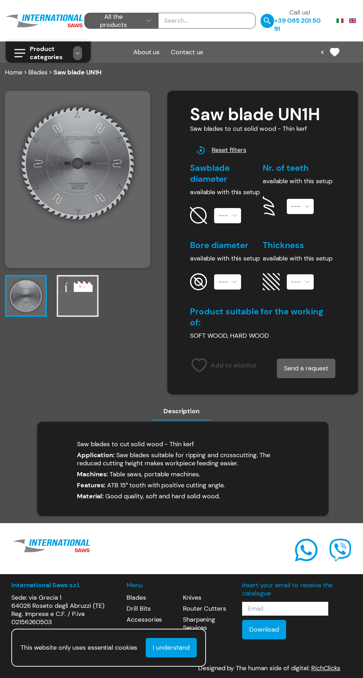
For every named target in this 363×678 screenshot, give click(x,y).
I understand (171, 647)
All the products (113, 21)
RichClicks (325, 668)
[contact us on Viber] (340, 550)
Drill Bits (138, 608)
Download (264, 629)
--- (223, 215)
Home (13, 72)
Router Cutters (204, 608)
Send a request (306, 368)
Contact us (187, 52)
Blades (38, 72)
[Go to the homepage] (44, 21)
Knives (192, 597)
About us (146, 52)
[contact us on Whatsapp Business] (306, 550)
